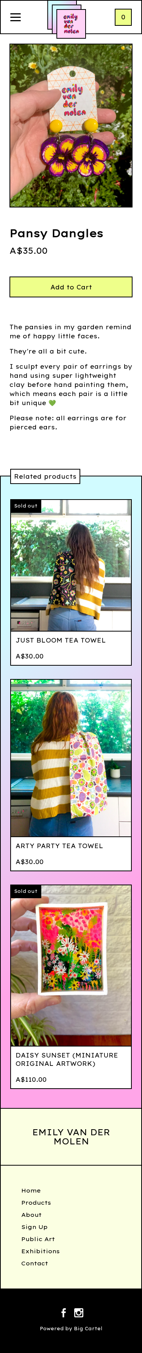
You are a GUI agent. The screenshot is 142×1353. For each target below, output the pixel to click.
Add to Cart (71, 287)
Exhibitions (40, 1251)
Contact (34, 1263)
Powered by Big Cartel (71, 1328)
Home (31, 1190)
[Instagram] (78, 1314)
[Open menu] (15, 17)
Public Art (38, 1239)
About (31, 1214)
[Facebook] (63, 1314)
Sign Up (34, 1226)
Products (36, 1202)
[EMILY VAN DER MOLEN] (71, 24)
